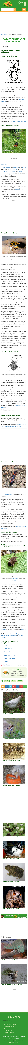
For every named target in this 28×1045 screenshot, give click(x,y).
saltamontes (6, 167)
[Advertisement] (14, 24)
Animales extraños (8, 1022)
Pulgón (6, 662)
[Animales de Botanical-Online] (8, 4)
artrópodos (14, 169)
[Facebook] (8, 1017)
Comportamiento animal (10, 1026)
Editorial (19, 670)
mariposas (4, 165)
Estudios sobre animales (10, 1024)
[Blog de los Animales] (19, 1017)
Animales (6, 34)
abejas (24, 167)
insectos (13, 163)
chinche (7, 681)
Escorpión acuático (9, 658)
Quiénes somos (8, 1030)
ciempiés (19, 171)
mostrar (11, 46)
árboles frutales (14, 578)
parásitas (22, 400)
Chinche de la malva (9, 655)
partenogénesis (7, 494)
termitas (18, 387)
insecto (13, 681)
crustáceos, (4, 171)
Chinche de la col (8, 652)
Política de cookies (13, 1042)
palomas (23, 629)
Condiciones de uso (8, 1040)
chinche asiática (8, 575)
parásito (3, 629)
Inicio (2, 34)
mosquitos (16, 167)
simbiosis (3, 387)
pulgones (17, 189)
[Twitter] (13, 1017)
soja (15, 580)
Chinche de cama (8, 648)
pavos (8, 631)
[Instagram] (16, 1017)
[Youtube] (11, 1017)
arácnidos (11, 173)
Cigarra (6, 645)
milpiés (3, 173)
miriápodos (13, 171)
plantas (17, 513)
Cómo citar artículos (9, 1032)
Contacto (6, 1029)
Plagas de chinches (11, 635)
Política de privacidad (19, 1040)
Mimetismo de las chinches (18, 121)
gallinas (3, 631)
